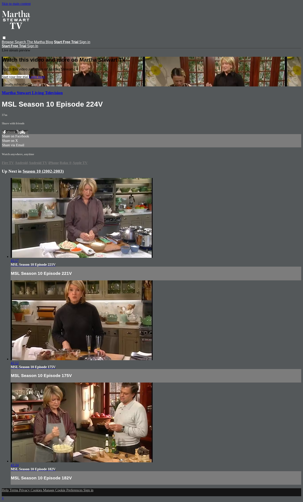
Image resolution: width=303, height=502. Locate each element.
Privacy (25, 490)
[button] (4, 37)
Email (24, 132)
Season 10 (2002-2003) (43, 171)
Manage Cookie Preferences (63, 490)
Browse (8, 42)
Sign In (32, 46)
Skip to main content (16, 4)
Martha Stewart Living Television (32, 92)
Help (6, 490)
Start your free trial (15, 77)
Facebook (9, 132)
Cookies (37, 490)
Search (21, 42)
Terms (14, 490)
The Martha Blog (40, 42)
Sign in (84, 42)
